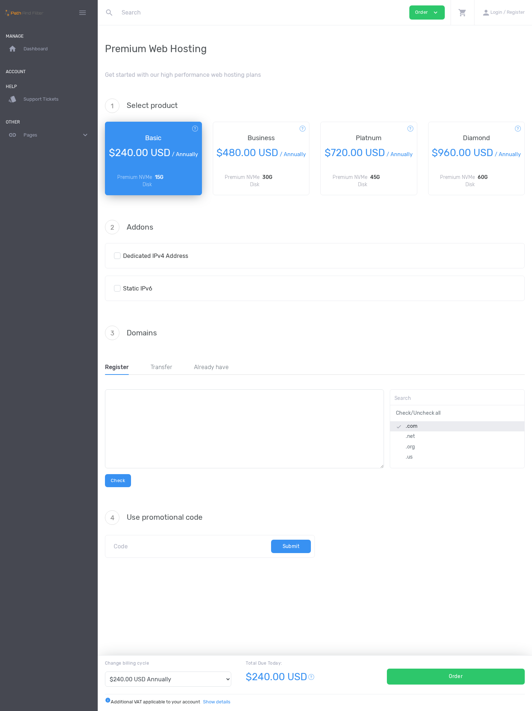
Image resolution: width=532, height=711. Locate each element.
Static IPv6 (137, 288)
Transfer (161, 367)
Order (456, 676)
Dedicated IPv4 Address (155, 255)
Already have (211, 367)
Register (117, 367)
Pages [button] (48, 135)
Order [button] (427, 12)
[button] (462, 12)
